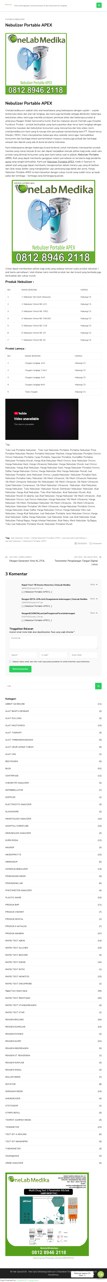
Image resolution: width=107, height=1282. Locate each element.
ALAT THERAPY (13, 732)
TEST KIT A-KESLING (15, 1134)
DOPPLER (10, 797)
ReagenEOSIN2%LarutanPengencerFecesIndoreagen (48, 613)
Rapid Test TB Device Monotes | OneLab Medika (46, 585)
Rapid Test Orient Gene (16, 990)
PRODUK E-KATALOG (16, 926)
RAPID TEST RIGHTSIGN (17, 998)
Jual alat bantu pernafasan (74, 538)
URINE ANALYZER (14, 1163)
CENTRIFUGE (12, 775)
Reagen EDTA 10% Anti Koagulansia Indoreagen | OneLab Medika (54, 599)
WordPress (53, 1274)
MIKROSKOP (11, 861)
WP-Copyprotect (31, 1280)
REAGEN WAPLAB (14, 1062)
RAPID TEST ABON (15, 940)
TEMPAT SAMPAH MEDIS (18, 1120)
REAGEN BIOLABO (14, 1019)
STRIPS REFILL (12, 1112)
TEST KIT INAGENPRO (16, 1141)
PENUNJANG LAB (14, 883)
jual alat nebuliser (13, 541)
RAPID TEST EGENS (15, 962)
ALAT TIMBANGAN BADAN (19, 739)
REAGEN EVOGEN (14, 1034)
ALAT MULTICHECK (15, 725)
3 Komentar (97, 543)
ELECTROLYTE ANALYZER (18, 804)
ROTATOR (10, 1084)
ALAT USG (10, 754)
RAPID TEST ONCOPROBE (18, 983)
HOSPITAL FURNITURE (17, 826)
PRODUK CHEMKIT (14, 912)
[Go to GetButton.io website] (101, 1279)
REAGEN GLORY (13, 1041)
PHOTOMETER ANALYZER (18, 890)
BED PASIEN (11, 761)
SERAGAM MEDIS (14, 1091)
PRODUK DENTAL (14, 919)
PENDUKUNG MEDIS (15, 876)
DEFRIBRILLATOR (14, 790)
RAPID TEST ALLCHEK (16, 947)
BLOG (8, 768)
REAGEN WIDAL (13, 1069)
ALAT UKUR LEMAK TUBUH (19, 747)
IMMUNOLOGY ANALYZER (18, 833)
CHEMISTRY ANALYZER (17, 782)
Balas (92, 584)
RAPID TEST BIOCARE (16, 955)
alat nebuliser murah (20, 538)
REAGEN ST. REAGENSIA (17, 1055)
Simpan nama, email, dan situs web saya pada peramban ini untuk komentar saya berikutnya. (51, 662)
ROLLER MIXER (12, 1077)
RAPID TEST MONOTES (17, 976)
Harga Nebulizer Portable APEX (45, 538)
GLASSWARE (12, 811)
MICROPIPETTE (13, 854)
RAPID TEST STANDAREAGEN (20, 1005)
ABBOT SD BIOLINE (15, 704)
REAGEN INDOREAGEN (16, 1048)
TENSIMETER (12, 1127)
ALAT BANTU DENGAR (17, 711)
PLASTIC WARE (13, 897)
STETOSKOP (11, 1105)
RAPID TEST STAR (14, 1012)
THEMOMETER (13, 1148)
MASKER (9, 847)
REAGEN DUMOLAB (15, 1026)
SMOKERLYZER (12, 1098)
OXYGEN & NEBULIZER (15, 19)
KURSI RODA (11, 840)
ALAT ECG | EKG (13, 718)
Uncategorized (12, 1155)
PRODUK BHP (12, 904)
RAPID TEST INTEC (15, 969)
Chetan (19, 1280)
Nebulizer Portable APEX (34, 541)
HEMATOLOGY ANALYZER (18, 818)
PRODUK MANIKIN (14, 933)
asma (8, 161)
